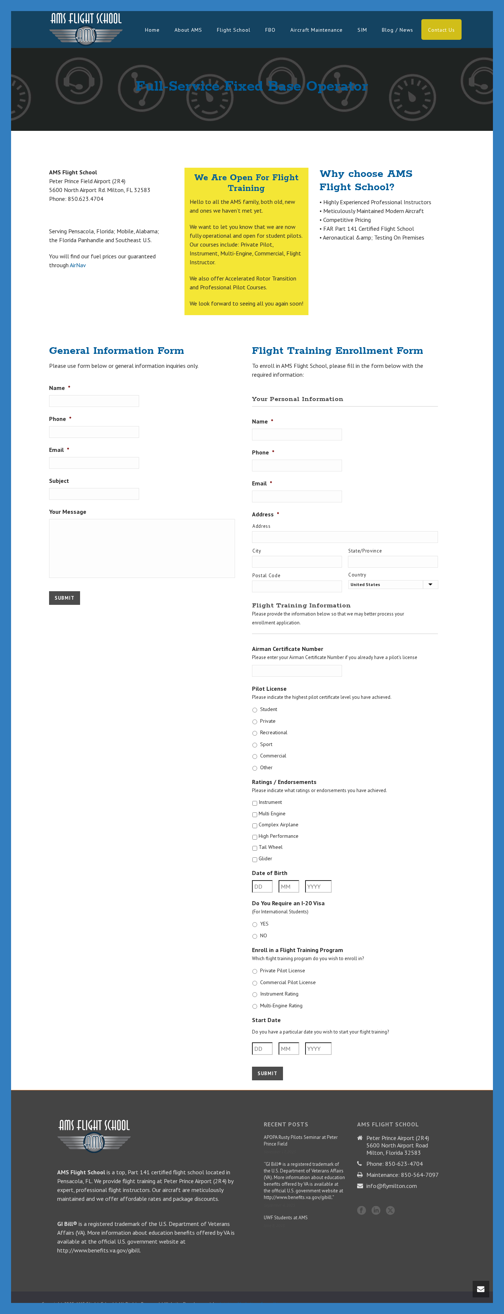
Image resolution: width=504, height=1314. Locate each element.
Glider (265, 858)
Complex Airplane (278, 824)
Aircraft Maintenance (316, 30)
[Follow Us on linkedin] (376, 1211)
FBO (270, 30)
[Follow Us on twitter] (390, 1211)
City (256, 551)
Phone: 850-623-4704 (394, 1163)
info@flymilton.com (391, 1185)
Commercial (273, 755)
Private (268, 721)
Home (152, 30)
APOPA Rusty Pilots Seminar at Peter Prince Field (301, 1140)
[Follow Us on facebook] (361, 1211)
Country (357, 575)
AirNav (78, 265)
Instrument (270, 802)
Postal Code (266, 575)
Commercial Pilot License (288, 982)
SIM (362, 30)
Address (261, 526)
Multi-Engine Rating (281, 1005)
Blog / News (397, 30)
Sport (266, 744)
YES (264, 923)
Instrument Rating (279, 993)
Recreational (273, 732)
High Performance (278, 836)
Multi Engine (272, 813)
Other (266, 767)
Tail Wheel (271, 847)
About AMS (188, 30)
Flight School (234, 30)
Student (268, 709)
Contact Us (441, 30)
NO (263, 935)
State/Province (365, 551)
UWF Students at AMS (286, 1217)
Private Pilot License (282, 970)
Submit (65, 598)
